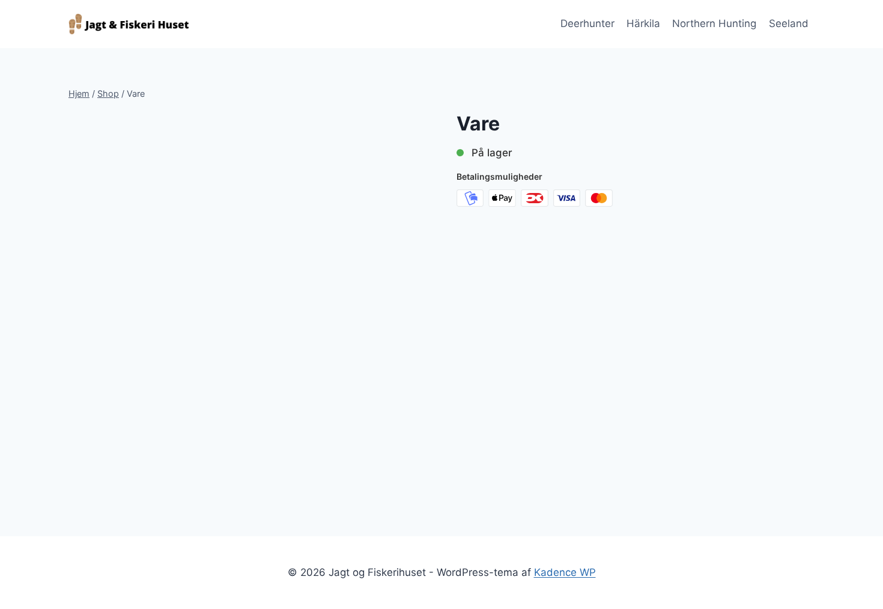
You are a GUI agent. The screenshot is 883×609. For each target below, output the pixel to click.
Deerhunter (587, 23)
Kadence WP (565, 572)
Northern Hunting (714, 23)
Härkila (643, 23)
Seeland (789, 23)
